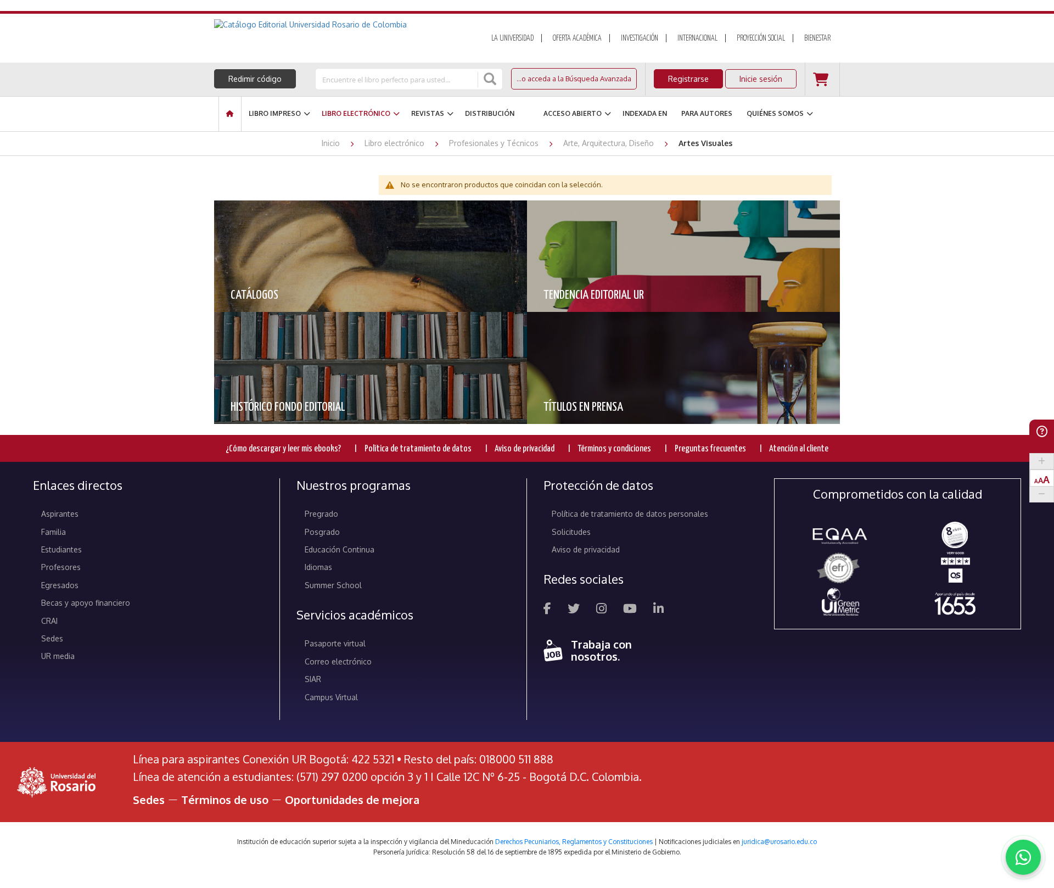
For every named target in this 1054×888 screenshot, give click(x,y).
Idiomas (318, 567)
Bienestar (817, 38)
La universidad (512, 38)
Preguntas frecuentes (710, 449)
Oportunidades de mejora (352, 799)
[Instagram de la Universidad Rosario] (601, 610)
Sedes (52, 638)
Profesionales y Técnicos (495, 143)
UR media (58, 656)
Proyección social (761, 38)
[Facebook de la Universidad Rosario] (547, 610)
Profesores (61, 567)
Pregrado (321, 513)
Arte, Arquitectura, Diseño (609, 143)
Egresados (60, 585)
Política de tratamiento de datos (418, 449)
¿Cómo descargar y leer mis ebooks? (283, 449)
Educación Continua (339, 549)
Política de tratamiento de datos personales (630, 513)
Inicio (332, 143)
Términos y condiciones (614, 449)
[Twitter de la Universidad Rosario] (574, 610)
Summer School (333, 585)
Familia (53, 532)
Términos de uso (224, 799)
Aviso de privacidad (524, 449)
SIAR (313, 679)
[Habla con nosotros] (1023, 857)
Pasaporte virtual (335, 643)
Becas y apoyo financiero (85, 602)
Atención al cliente (798, 449)
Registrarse (688, 78)
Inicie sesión (760, 78)
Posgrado (322, 532)
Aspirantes (60, 513)
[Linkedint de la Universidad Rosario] (658, 610)
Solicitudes (571, 532)
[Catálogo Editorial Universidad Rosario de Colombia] (340, 25)
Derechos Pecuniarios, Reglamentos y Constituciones (574, 841)
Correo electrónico (338, 661)
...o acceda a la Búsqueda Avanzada (574, 78)
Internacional (697, 38)
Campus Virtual (331, 697)
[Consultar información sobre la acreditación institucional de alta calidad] (955, 534)
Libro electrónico (396, 143)
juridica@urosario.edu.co (779, 841)
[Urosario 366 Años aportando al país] (955, 603)
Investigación (639, 38)
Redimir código (255, 78)
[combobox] (397, 79)
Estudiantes (61, 549)
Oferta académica (577, 38)
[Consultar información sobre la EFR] (840, 568)
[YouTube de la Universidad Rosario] (630, 610)
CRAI (49, 620)
